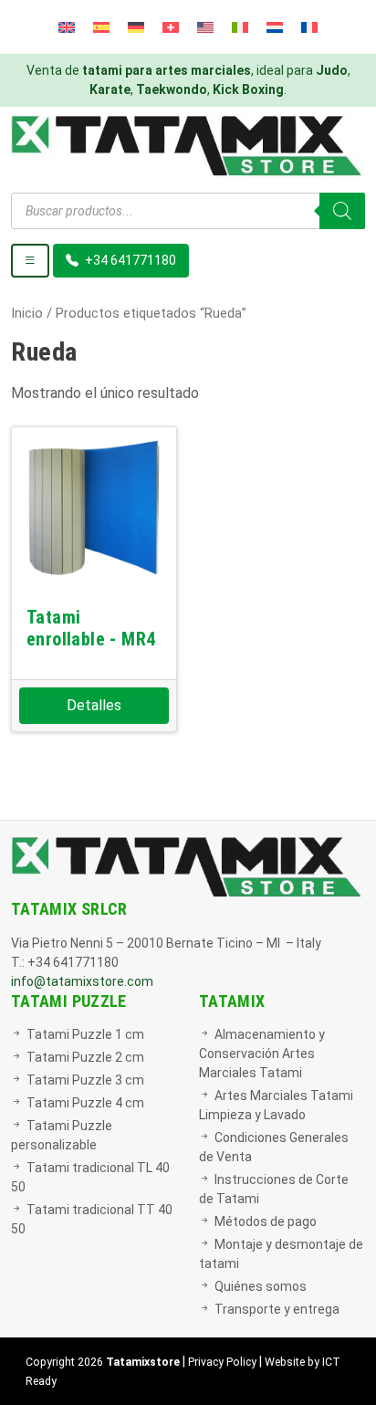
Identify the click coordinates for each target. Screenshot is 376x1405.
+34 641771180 (129, 260)
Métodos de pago (265, 1221)
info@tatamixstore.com (82, 981)
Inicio (27, 313)
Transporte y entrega (276, 1309)
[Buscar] (342, 211)
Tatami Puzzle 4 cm (85, 1103)
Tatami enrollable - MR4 (90, 628)
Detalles (94, 705)
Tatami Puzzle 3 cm (85, 1080)
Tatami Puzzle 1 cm (85, 1034)
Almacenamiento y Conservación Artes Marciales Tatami (262, 1053)
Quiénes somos (260, 1286)
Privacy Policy (222, 1362)
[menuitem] (66, 27)
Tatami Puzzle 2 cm (85, 1057)
